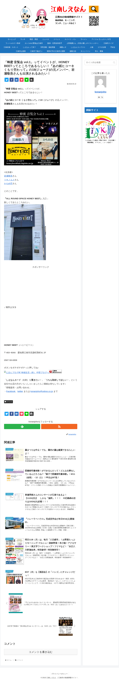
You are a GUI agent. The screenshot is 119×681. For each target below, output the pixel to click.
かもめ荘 (8, 183)
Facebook (10, 391)
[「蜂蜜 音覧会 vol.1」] (32, 164)
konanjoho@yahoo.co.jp (41, 391)
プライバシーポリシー (59, 674)
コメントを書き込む (41, 651)
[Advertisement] (40, 285)
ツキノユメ (9, 180)
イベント (9, 401)
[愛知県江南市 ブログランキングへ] (55, 372)
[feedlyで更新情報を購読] (22, 426)
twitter (20, 391)
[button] (114, 62)
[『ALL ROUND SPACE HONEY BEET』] (25, 259)
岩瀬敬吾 (8, 176)
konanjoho (100, 92)
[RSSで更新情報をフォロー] (59, 426)
